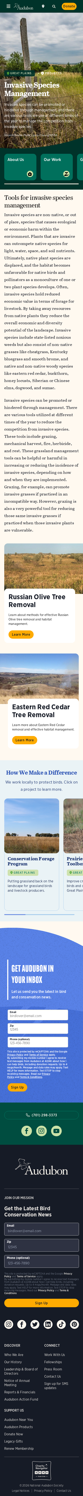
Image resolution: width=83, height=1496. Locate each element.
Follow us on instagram (41, 1131)
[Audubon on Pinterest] (74, 1324)
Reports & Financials (20, 1392)
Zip (12, 1025)
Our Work (52, 159)
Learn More (21, 635)
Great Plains (20, 73)
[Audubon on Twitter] (34, 1324)
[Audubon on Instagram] (8, 1324)
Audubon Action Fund (21, 1399)
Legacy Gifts (13, 1441)
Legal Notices (20, 1490)
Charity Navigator (41, 1468)
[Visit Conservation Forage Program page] (31, 855)
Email (13, 1012)
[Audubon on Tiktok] (61, 1324)
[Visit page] (43, 568)
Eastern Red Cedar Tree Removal (41, 711)
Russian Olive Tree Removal (37, 600)
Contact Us (52, 1376)
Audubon (23, 6)
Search (53, 6)
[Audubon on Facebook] (21, 1324)
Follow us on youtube (56, 1131)
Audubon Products (18, 1427)
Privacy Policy (15, 1054)
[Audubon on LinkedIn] (48, 1324)
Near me (43, 6)
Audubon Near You (18, 1420)
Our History (13, 1362)
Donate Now (13, 1434)
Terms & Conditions (31, 1077)
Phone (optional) (20, 1039)
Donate (69, 6)
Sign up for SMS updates (56, 1386)
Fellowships (53, 1362)
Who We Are (13, 1355)
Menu (8, 6)
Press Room (53, 1369)
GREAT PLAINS (24, 872)
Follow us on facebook (26, 1131)
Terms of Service (38, 1054)
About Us (15, 159)
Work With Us (54, 1355)
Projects (53, 73)
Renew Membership (19, 1449)
